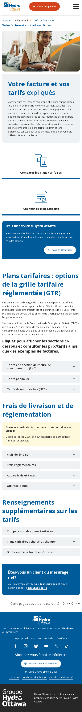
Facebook (15, 646)
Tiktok (67, 646)
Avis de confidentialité (61, 677)
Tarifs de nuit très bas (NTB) (27, 389)
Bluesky (36, 646)
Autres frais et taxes (21, 475)
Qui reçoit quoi (17, 486)
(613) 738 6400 (10, 632)
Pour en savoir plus (62, 249)
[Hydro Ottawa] (11, 6)
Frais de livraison (18, 454)
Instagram (26, 646)
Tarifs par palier (18, 379)
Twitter (56, 646)
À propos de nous (25, 638)
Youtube (46, 646)
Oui (68, 603)
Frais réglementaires (21, 465)
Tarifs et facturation (43, 20)
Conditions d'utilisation (34, 677)
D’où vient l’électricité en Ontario (30, 552)
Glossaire (14, 677)
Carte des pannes (46, 6)
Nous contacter (46, 638)
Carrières (61, 638)
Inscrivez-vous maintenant (43, 663)
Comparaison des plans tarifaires (30, 531)
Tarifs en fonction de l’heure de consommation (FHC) (29, 366)
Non (77, 603)
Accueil (6, 20)
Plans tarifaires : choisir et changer (31, 541)
